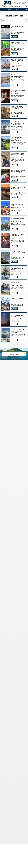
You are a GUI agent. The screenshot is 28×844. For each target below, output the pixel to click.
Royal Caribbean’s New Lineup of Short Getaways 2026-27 (17, 220)
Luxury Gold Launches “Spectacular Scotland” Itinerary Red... (17, 154)
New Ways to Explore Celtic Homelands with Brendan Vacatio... (17, 76)
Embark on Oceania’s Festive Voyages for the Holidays (17, 300)
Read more (14, 36)
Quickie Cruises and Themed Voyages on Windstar (17, 268)
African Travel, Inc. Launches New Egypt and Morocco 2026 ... (18, 187)
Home (2, 12)
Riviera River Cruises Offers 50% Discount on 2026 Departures (17, 123)
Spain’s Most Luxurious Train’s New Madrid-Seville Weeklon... (17, 236)
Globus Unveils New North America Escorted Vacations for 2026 (18, 284)
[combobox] (12, 354)
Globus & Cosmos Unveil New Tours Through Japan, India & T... (18, 171)
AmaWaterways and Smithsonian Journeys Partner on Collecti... (17, 60)
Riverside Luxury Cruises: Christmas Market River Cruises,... (18, 204)
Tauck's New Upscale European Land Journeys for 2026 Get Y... (18, 107)
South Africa (17, 190)
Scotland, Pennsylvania (19, 157)
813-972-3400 (16, 9)
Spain (16, 238)
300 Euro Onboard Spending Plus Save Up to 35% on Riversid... (18, 253)
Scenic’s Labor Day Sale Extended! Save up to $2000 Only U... (17, 331)
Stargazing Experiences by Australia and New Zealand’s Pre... (17, 315)
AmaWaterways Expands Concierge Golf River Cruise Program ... (18, 139)
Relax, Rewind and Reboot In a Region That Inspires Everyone (17, 43)
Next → (17, 344)
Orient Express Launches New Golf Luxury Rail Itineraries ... (18, 92)
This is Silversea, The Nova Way (17, 27)
